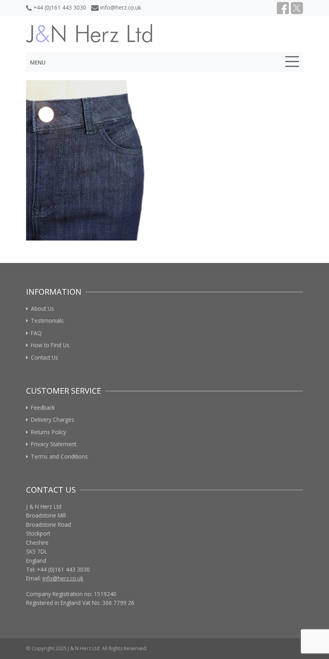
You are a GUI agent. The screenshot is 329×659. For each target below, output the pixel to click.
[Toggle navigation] (292, 63)
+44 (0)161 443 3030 (59, 7)
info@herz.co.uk (120, 7)
